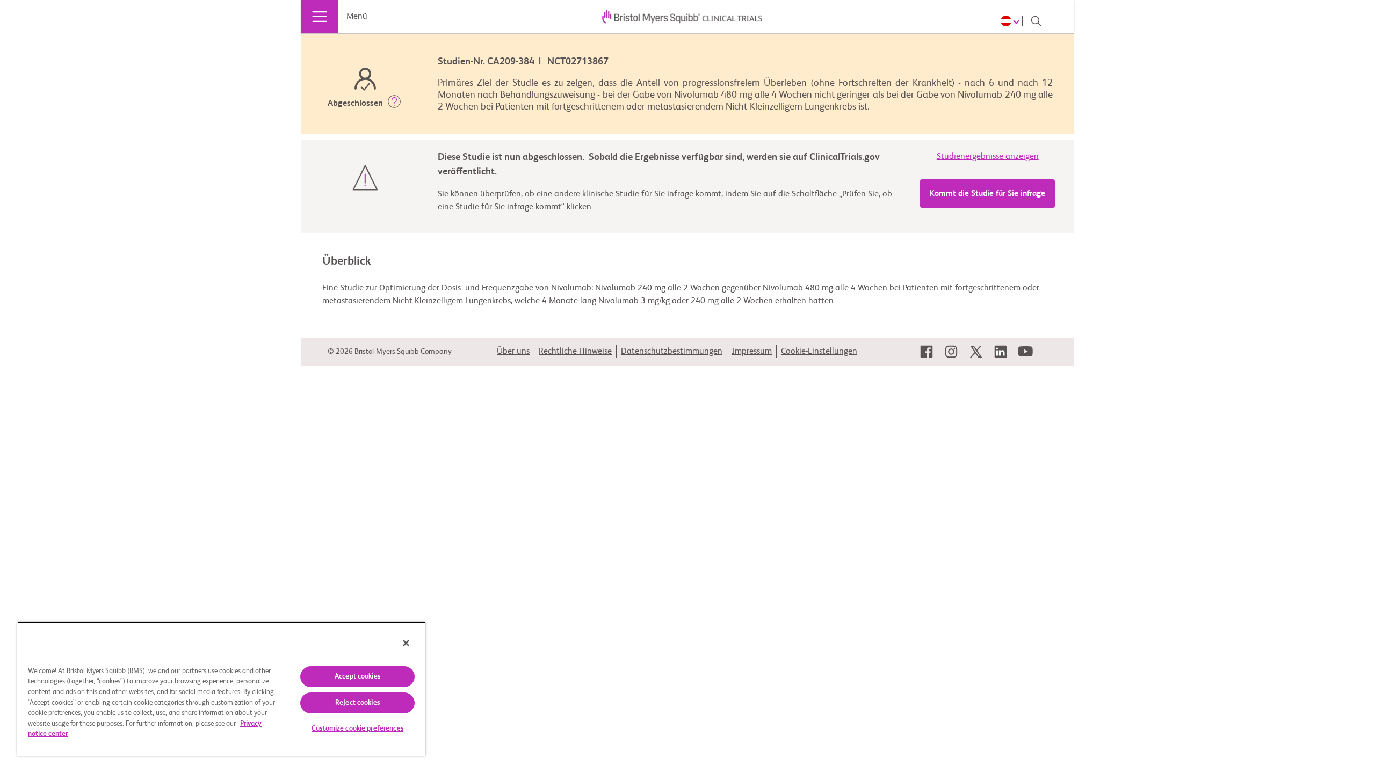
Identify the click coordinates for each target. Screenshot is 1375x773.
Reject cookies (357, 702)
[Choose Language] (1012, 21)
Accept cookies (357, 676)
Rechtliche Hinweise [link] (575, 351)
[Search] (1036, 20)
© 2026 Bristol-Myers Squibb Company (390, 351)
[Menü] (319, 16)
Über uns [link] (513, 351)
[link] (926, 352)
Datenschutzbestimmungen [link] (671, 351)
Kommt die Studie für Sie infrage (987, 193)
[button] (394, 103)
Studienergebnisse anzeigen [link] (988, 156)
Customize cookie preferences (357, 728)
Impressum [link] (752, 351)
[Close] (406, 643)
